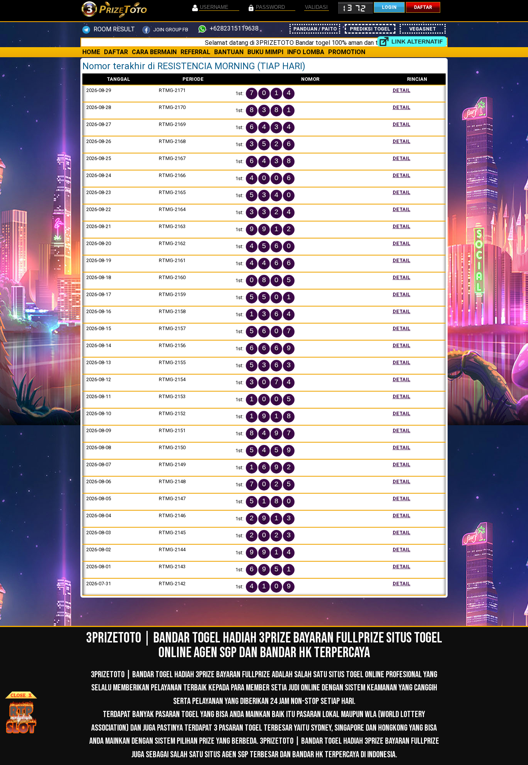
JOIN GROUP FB (170, 29)
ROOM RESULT (113, 29)
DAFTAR (423, 7)
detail (401, 90)
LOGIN (389, 7)
